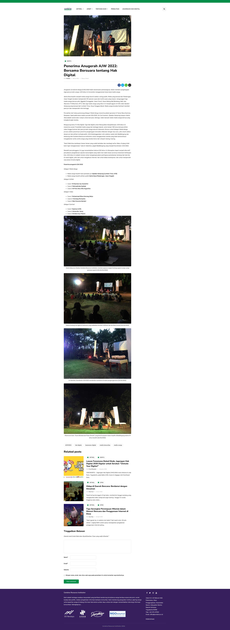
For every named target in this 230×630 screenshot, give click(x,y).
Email (66, 563)
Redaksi (68, 78)
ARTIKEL (79, 9)
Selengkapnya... (76, 604)
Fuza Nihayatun (92, 469)
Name (66, 557)
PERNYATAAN (150, 619)
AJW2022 (68, 445)
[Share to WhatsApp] (126, 85)
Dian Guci (91, 491)
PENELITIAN (115, 9)
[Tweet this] (122, 85)
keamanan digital (90, 445)
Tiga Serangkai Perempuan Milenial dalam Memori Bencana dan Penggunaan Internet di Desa (107, 511)
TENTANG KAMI (101, 9)
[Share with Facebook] (119, 85)
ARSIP (89, 9)
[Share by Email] (129, 85)
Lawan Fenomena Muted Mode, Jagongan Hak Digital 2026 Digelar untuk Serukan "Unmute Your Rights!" (107, 463)
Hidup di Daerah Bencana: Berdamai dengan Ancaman (106, 487)
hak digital (78, 445)
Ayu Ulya (91, 516)
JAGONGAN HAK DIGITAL (131, 9)
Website (66, 570)
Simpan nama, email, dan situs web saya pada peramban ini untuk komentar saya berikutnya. (95, 575)
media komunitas (105, 445)
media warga (118, 445)
